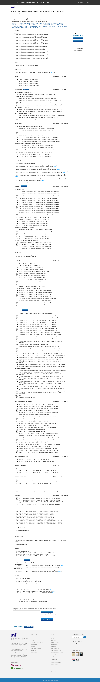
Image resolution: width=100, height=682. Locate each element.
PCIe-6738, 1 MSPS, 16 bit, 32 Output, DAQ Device (33, 440)
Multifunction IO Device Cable (57, 24)
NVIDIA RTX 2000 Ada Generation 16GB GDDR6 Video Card (35, 290)
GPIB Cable (38, 26)
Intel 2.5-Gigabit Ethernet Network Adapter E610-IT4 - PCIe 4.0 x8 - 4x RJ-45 (38, 317)
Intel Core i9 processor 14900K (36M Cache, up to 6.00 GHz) (32, 57)
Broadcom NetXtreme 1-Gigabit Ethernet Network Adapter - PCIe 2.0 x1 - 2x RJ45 (39, 346)
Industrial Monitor (34, 652)
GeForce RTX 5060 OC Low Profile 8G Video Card (32, 273)
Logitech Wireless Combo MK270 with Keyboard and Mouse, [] (35, 592)
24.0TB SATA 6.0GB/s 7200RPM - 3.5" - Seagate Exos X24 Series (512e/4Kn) (39, 214)
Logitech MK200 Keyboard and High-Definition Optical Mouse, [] (36, 591)
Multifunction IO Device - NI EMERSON (41, 24)
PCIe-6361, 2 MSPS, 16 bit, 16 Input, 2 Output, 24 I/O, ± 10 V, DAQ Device (38, 433)
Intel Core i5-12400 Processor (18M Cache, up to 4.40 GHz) (31, 37)
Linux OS (21, 544)
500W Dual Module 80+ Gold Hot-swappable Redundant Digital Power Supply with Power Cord (39, 520)
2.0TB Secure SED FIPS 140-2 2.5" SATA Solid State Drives (35, 246)
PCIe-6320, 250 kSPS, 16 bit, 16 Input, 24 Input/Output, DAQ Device (37, 404)
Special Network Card (27, 397)
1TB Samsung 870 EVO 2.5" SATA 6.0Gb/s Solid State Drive (34, 233)
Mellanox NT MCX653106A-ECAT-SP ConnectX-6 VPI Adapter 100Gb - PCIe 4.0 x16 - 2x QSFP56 (40, 379)
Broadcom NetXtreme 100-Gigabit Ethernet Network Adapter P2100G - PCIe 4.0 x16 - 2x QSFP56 (40, 360)
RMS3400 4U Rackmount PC (56, 11)
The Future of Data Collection (56, 662)
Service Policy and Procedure (56, 636)
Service (49, 7)
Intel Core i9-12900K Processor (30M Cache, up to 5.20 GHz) (32, 45)
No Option (22, 530)
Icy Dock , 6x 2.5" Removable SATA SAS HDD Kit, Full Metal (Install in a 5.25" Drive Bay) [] (40, 176)
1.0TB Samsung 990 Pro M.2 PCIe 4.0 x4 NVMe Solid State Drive (36, 145)
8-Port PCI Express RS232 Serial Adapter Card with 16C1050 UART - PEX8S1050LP (40, 504)
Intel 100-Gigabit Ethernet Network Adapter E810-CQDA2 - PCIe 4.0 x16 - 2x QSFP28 (40, 338)
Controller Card (39, 23)
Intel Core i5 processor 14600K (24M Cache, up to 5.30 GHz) (32, 51)
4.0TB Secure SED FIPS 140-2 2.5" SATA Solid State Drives (35, 248)
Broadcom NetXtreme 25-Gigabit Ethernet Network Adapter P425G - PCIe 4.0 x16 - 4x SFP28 (42, 355)
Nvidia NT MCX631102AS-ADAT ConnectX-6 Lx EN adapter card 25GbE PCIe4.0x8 (39, 372)
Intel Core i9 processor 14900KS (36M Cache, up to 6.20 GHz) (32, 58)
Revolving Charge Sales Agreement (57, 652)
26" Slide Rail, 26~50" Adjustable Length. (28, 582)
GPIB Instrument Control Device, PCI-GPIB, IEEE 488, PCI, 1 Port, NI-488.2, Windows (40, 481)
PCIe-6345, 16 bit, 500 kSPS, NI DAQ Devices (32, 418)
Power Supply (52, 26)
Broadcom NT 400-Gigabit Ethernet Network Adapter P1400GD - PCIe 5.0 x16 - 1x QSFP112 (42, 366)
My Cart (87, 2)
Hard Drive (61, 23)
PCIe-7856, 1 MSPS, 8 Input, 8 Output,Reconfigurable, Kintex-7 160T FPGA (39, 450)
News (56, 7)
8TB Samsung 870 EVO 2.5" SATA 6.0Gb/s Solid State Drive (35, 238)
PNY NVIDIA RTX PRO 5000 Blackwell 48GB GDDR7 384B (35, 304)
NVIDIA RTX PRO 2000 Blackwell (29, 288)
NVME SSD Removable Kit (25, 182)
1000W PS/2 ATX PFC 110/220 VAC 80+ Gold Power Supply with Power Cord (35, 517)
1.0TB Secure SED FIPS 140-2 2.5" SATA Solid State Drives (35, 244)
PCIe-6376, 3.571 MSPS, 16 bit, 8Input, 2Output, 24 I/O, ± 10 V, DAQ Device (38, 439)
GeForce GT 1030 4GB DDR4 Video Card (31, 269)
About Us (64, 7)
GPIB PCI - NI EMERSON (30, 26)
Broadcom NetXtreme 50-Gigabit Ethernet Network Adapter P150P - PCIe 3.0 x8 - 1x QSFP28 (42, 357)
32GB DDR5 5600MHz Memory (28, 83)
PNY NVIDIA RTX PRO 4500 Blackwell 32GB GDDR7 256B (35, 302)
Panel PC (32, 640)
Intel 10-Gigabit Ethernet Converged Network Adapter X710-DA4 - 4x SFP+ (38, 326)
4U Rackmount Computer (43, 11)
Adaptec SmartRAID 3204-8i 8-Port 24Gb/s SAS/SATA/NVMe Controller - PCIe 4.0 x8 (40, 111)
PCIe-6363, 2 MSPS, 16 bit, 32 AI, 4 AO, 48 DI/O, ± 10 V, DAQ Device (37, 435)
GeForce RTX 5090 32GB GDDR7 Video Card (32, 283)
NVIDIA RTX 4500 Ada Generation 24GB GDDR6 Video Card (35, 294)
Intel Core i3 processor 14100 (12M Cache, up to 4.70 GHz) (31, 46)
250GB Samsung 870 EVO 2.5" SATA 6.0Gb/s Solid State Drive (35, 229)
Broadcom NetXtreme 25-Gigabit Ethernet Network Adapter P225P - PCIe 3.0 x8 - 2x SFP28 (41, 353)
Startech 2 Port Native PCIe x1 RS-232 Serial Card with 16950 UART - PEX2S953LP (39, 498)
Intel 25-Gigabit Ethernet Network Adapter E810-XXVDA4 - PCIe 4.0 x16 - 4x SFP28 (40, 334)
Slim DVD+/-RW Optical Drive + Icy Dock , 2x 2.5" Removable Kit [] (38, 169)
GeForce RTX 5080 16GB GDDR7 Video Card (32, 281)
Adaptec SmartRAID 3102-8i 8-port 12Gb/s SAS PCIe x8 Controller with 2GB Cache (40, 100)
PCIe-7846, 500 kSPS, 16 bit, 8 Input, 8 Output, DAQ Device (35, 446)
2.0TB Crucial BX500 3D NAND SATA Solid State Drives (33, 223)
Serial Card (45, 26)
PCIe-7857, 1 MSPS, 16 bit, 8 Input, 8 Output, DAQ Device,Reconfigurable (38, 452)
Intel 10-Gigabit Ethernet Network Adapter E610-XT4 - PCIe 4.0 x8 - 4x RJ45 (38, 330)
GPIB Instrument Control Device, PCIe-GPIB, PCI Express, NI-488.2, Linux (38, 470)
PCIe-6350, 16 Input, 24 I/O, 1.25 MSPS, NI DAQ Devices (34, 421)
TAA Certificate (53, 638)
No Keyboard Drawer (25, 562)
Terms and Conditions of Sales (56, 650)
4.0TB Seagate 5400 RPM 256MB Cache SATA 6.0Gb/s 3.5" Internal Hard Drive (39, 193)
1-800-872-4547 (80, 48)
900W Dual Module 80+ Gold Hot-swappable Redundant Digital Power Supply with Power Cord (39, 523)
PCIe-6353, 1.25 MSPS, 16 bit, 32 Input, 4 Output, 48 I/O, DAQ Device (37, 427)
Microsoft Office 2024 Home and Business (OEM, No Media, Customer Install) (35, 555)
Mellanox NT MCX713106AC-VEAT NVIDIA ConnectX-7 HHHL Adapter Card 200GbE (40, 386)
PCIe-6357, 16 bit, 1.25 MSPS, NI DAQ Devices (32, 431)
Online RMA (53, 646)
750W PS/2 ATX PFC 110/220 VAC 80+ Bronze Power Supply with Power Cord (35, 514)
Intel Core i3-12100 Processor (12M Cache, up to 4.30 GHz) (31, 36)
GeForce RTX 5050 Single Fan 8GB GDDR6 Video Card (34, 271)
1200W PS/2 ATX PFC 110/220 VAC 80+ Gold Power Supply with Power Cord (35, 519)
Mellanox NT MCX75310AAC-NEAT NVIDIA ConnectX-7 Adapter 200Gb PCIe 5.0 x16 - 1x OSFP (41, 389)
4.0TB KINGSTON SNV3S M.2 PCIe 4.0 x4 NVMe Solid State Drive (36, 134)
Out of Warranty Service (55, 648)
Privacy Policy (53, 656)
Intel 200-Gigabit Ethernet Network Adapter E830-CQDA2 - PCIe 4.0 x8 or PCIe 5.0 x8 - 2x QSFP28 (40, 342)
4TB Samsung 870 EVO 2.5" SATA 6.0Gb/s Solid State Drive (35, 236)
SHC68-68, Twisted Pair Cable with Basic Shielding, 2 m (34, 459)
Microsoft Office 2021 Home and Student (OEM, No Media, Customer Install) (35, 552)
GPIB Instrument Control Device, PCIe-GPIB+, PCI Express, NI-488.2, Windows (39, 472)
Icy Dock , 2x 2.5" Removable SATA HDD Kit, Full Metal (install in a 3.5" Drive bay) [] (41, 172)
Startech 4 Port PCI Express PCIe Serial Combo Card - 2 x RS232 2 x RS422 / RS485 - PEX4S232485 (41, 502)
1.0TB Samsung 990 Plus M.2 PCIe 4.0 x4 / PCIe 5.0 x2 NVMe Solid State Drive (39, 137)
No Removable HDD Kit (25, 163)
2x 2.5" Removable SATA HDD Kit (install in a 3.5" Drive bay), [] (36, 166)
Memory (32, 23)
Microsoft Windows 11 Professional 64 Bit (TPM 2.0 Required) (32, 542)
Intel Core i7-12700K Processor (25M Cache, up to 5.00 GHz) (32, 43)
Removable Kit (54, 23)
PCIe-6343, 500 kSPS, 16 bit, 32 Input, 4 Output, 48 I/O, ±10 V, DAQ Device (38, 416)
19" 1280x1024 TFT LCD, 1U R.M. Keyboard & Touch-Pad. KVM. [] (40, 570)
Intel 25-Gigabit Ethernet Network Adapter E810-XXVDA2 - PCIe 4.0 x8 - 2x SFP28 (39, 332)
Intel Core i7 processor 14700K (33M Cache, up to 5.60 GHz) (32, 54)
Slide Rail (36, 27)
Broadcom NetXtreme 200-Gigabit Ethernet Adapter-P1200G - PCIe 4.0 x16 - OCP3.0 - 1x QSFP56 (40, 362)
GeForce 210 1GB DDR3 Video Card (29, 265)
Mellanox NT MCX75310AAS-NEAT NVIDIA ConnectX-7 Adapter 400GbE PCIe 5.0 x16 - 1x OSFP (40, 393)
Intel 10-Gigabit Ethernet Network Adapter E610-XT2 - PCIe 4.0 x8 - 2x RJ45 (38, 328)
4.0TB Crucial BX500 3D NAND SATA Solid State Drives (33, 225)
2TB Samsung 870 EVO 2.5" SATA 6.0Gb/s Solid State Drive (34, 234)
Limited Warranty (54, 644)
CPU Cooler (20, 23)
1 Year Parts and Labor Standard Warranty (25, 599)
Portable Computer (34, 644)
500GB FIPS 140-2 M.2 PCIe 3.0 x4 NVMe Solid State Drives (35, 152)
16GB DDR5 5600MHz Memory (28, 81)
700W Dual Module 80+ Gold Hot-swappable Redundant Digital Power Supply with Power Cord (39, 522)
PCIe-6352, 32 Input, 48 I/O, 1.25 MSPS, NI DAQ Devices (34, 425)
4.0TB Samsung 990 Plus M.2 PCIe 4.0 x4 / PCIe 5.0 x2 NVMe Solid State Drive (39, 141)
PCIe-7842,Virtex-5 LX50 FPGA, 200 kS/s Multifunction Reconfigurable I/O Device (40, 444)
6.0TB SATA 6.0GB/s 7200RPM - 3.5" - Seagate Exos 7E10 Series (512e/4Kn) (39, 202)
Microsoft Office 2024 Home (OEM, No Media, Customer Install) (32, 554)
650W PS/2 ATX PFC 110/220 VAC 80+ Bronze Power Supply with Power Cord (35, 513)
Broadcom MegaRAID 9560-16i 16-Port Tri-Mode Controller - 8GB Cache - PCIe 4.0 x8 (41, 105)
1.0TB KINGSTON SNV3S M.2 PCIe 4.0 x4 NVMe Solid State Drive (36, 130)
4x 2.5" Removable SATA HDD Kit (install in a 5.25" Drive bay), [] (36, 168)
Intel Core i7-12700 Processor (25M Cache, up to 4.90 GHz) (31, 42)
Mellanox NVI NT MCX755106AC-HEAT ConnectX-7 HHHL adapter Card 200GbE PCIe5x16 (42, 391)
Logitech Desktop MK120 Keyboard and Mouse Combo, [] (34, 589)
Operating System (16, 27)
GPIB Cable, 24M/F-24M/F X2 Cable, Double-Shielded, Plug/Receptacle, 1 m (38, 491)
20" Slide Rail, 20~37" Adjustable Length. (28, 579)
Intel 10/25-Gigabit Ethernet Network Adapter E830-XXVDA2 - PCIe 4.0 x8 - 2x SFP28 (40, 336)
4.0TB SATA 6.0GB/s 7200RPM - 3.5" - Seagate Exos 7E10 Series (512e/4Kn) (39, 200)
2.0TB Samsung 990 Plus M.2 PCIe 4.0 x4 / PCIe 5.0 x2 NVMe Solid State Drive (39, 139)
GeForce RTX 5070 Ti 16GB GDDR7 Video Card (32, 279)
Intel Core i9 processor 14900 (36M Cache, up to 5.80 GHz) (31, 55)
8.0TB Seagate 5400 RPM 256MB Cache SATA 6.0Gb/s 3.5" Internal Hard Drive (39, 195)
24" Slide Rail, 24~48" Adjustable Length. (28, 581)
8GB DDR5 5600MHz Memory (28, 79)
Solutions (32, 7)
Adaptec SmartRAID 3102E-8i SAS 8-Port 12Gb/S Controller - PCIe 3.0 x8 (37, 98)
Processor (14, 23)
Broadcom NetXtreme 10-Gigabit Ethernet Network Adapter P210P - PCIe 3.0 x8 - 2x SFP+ (41, 351)
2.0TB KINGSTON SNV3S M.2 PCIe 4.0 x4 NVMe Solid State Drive (36, 132)
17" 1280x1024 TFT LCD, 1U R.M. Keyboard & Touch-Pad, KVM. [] (39, 565)
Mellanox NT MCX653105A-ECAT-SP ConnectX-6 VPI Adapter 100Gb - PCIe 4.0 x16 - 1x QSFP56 (42, 377)
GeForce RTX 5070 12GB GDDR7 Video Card (32, 277)
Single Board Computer (35, 654)
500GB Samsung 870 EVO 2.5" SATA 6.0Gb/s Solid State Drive (35, 231)
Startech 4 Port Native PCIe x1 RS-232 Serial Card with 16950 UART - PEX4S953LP (40, 500)
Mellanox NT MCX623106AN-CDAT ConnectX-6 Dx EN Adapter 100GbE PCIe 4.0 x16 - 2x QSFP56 (40, 374)
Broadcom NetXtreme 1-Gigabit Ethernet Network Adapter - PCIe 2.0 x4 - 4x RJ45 (39, 348)
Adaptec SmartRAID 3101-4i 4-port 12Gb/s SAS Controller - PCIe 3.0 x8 (37, 94)
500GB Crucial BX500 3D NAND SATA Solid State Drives (34, 219)
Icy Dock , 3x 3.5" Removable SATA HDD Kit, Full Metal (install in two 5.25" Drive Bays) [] (42, 171)
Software (22, 27)
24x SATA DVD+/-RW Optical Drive (26, 256)
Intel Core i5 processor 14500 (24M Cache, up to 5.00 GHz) (31, 49)
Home (19, 11)
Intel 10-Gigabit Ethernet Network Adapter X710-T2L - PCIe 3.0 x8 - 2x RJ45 (38, 320)
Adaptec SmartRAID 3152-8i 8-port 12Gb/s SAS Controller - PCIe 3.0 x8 (37, 102)
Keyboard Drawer (29, 27)
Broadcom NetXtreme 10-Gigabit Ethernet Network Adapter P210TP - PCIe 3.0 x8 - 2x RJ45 (41, 350)
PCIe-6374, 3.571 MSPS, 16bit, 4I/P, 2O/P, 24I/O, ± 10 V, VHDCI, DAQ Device (39, 437)
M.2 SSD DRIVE (46, 23)
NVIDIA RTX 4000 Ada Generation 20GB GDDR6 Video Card (35, 292)
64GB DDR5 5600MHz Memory (29, 85)
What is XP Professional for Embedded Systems (59, 668)
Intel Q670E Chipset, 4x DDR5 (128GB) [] (35, 72)
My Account (80, 2)
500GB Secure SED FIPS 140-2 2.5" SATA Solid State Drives (35, 242)
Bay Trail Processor (54, 664)
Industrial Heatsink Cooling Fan (27, 65)
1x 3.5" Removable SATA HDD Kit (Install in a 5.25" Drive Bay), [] (36, 165)
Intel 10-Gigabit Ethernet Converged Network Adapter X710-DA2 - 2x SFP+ (38, 324)
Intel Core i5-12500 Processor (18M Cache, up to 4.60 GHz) (31, 39)
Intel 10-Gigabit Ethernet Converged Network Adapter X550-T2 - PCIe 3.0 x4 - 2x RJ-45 (40, 318)
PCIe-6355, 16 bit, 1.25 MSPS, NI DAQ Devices (32, 429)
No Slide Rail (23, 578)
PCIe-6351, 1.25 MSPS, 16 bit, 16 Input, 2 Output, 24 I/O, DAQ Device (37, 423)
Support (41, 7)
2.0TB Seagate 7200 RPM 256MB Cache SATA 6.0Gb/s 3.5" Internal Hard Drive (39, 191)
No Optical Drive (24, 255)
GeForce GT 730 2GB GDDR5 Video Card (31, 267)
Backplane (32, 656)
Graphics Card (22, 24)
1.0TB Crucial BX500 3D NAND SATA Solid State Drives (33, 221)
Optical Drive (14, 24)
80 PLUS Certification (55, 642)
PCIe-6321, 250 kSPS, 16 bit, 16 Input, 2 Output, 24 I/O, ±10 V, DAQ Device (38, 406)
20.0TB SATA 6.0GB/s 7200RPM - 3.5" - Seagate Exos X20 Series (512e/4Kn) (39, 210)
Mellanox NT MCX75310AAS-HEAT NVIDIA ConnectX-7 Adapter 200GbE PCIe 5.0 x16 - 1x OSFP (40, 384)
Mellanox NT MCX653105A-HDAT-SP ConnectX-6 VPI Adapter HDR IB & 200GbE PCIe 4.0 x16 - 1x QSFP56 (42, 382)
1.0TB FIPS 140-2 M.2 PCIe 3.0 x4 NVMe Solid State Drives (35, 154)
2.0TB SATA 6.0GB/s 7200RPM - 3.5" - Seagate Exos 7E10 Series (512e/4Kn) (38, 198)
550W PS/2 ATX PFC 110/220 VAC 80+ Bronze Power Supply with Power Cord (37, 511)
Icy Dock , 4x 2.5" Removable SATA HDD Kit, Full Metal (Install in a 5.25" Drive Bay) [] (42, 174)
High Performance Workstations (36, 648)
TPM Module (21, 532)
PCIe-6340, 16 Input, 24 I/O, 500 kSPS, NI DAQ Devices (34, 410)
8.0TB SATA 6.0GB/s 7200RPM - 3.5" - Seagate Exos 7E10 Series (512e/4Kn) (39, 204)
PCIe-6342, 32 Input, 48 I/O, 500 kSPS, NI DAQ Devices (34, 414)
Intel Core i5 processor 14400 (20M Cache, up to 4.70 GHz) (31, 48)
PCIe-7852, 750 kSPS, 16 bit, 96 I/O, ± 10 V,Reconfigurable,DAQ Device (38, 448)
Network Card (28, 24)
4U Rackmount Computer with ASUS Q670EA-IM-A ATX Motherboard (25, 13)
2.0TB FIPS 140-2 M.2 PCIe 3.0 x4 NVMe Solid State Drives (35, 156)
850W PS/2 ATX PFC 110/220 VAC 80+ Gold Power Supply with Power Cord (34, 516)
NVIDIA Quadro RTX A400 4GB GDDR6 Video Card (33, 284)
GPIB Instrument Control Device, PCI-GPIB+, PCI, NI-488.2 (35, 483)
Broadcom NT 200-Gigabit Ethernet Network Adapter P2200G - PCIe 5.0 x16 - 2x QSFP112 (42, 364)
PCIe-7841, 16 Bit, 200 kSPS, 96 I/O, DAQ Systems (33, 442)
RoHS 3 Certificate (54, 640)
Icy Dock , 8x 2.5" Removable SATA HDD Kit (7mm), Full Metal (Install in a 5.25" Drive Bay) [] (40, 179)
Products (22, 7)
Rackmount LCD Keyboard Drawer (37, 642)
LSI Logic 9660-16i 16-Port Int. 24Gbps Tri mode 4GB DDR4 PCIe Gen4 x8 (38, 117)
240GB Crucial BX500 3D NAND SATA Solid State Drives (34, 217)
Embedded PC (33, 650)
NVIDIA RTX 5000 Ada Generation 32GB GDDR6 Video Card (35, 296)
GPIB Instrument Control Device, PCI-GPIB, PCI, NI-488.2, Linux (36, 480)
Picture (52, 72)
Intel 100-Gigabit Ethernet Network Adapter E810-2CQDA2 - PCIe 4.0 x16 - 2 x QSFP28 (40, 339)
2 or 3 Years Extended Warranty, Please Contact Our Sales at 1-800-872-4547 (32, 601)
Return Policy (53, 654)
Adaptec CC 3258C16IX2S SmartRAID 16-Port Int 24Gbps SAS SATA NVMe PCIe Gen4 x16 (42, 115)
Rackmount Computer (32, 11)
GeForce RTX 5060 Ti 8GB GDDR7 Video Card (32, 275)
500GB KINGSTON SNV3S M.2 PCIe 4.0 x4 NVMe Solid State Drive (36, 128)
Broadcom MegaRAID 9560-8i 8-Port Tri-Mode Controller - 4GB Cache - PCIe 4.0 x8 (40, 104)
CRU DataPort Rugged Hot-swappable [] (30, 180)
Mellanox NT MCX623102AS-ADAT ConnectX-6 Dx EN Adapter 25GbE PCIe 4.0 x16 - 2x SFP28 (42, 370)
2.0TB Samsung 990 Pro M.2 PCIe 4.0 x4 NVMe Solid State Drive (36, 147)
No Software (23, 551)
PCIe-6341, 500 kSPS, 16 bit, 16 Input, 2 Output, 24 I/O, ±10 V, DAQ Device (38, 412)
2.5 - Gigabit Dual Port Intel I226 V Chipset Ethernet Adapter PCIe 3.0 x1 (37, 315)
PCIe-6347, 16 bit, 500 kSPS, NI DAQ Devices (32, 419)
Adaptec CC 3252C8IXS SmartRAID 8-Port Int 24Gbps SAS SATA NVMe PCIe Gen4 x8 (41, 109)
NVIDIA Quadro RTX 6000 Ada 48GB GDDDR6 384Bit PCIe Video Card (38, 298)
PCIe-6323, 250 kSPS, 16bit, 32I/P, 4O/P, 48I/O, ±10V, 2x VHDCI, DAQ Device (39, 408)
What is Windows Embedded (56, 673)
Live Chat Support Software (77, 50)
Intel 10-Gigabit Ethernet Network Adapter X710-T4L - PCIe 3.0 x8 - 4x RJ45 (38, 322)
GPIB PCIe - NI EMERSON (17, 26)
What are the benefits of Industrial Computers (58, 666)
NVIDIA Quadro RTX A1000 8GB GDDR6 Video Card (33, 286)
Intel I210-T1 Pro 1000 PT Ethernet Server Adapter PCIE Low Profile (36, 313)
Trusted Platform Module (61, 26)
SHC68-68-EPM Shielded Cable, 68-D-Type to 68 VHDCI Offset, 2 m (36, 461)
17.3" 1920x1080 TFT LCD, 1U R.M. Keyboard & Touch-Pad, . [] (39, 567)
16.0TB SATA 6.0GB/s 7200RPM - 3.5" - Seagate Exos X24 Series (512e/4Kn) (39, 206)
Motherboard (27, 23)
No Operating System (25, 538)
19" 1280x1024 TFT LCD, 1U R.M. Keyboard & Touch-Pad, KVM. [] (39, 571)
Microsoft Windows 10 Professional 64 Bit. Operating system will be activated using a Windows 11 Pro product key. (40, 541)
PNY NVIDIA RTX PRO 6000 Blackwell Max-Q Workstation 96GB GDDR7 (38, 305)
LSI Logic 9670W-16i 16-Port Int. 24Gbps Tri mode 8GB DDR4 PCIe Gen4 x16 (39, 119)
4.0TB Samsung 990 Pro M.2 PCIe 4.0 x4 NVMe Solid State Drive (36, 149)
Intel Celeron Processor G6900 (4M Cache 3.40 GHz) (32, 34)
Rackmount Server (34, 638)
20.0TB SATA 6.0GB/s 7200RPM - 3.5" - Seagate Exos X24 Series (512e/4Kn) (39, 212)
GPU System (33, 646)
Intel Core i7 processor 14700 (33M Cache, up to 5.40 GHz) (31, 52)
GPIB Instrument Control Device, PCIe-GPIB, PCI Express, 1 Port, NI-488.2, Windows (40, 468)
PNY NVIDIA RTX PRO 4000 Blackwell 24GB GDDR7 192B (35, 300)
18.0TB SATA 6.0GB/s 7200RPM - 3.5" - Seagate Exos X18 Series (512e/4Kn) (39, 208)
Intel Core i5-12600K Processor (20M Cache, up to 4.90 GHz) (32, 40)
